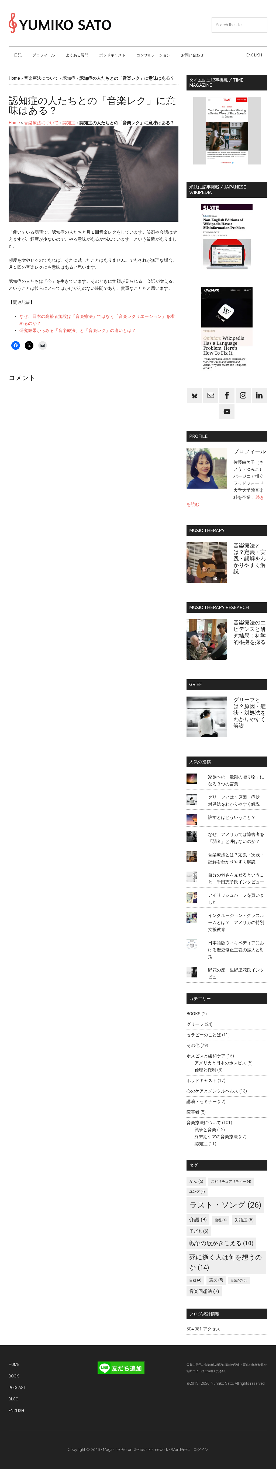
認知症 (69, 78)
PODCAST (17, 1388)
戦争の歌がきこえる (221, 1243)
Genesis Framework (150, 1449)
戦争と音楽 (205, 1129)
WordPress (180, 1449)
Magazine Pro (115, 1449)
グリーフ (195, 1024)
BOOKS (194, 1013)
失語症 (244, 1219)
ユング (197, 1191)
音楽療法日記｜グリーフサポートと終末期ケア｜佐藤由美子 (60, 23)
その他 (193, 1045)
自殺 (195, 1280)
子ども (198, 1231)
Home (14, 78)
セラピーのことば (204, 1034)
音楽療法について (41, 78)
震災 (216, 1280)
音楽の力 (239, 1280)
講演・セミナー (202, 1101)
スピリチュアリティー (231, 1181)
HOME (14, 1364)
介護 (198, 1220)
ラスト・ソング (225, 1204)
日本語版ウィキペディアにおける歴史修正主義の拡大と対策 (236, 949)
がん (196, 1181)
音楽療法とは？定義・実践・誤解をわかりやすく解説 (249, 558)
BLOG (13, 1399)
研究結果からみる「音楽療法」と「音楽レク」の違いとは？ (77, 330)
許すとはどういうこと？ (232, 817)
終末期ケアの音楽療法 (216, 1136)
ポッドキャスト (202, 1080)
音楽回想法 (204, 1291)
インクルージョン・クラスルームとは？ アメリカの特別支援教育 (236, 922)
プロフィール (252, 451)
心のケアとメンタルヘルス (212, 1091)
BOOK (14, 1376)
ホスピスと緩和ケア (206, 1055)
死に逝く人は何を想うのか (225, 1262)
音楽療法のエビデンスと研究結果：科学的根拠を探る (249, 632)
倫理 (221, 1220)
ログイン (200, 1449)
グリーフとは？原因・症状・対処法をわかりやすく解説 (249, 713)
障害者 (193, 1112)
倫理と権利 (205, 1070)
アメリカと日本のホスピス (220, 1062)
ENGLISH (16, 1411)
